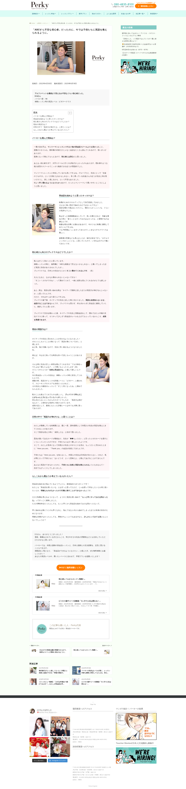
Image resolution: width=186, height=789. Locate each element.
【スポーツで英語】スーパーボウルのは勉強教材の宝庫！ (139, 54)
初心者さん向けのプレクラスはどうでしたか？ (51, 121)
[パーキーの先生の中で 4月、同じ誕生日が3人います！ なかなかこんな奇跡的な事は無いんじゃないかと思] (60, 726)
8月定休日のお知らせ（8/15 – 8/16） (135, 49)
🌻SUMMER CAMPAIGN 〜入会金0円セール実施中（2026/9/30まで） (139, 45)
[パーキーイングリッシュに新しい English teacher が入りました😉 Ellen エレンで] (39, 726)
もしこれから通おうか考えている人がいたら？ (51, 130)
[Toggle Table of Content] (68, 113)
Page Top (93, 704)
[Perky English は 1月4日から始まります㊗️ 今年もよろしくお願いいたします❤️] (39, 747)
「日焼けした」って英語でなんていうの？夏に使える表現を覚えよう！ (139, 40)
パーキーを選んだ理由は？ (43, 116)
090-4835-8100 (124, 4)
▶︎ (70, 567)
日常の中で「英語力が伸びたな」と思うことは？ (52, 127)
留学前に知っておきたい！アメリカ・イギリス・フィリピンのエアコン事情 (139, 34)
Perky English (93, 786)
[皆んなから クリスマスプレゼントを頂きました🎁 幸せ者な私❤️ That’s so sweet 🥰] (60, 747)
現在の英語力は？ (40, 124)
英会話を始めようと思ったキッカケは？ (48, 119)
